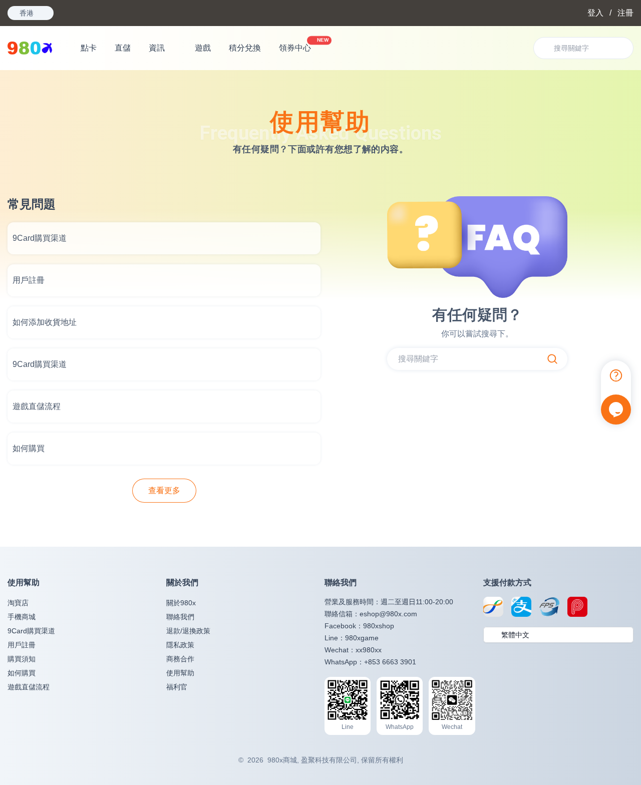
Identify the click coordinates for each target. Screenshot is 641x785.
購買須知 (22, 659)
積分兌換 (245, 48)
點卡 (89, 48)
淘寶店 (18, 603)
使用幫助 (180, 673)
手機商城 (22, 617)
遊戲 (203, 48)
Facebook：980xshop (359, 626)
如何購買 (22, 673)
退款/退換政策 (188, 631)
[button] (558, 635)
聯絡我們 (180, 617)
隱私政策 (180, 645)
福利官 (176, 687)
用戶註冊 (22, 645)
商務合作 (180, 659)
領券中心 (299, 45)
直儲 (123, 48)
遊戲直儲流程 (29, 687)
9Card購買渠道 (31, 631)
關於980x (181, 603)
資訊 (157, 48)
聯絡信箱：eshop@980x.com (371, 614)
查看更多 (164, 490)
